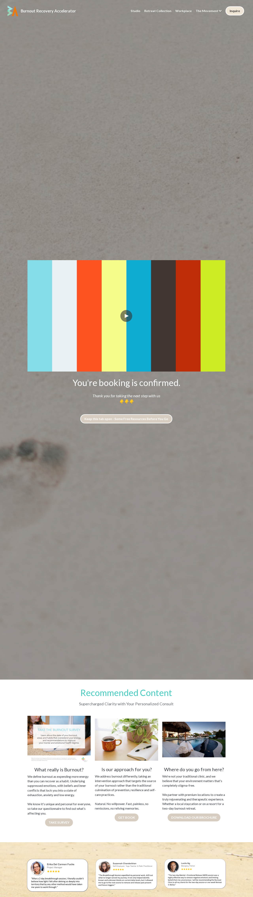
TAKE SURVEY (59, 822)
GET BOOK (126, 817)
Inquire (235, 11)
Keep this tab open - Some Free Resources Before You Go (126, 419)
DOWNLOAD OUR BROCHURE (194, 817)
